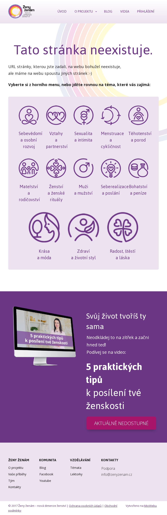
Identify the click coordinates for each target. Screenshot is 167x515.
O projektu (15, 468)
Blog (42, 468)
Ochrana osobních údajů (85, 506)
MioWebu (150, 506)
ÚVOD (62, 11)
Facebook (46, 474)
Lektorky (76, 474)
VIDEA (124, 11)
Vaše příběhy (17, 474)
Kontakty (14, 487)
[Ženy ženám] (21, 11)
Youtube (45, 481)
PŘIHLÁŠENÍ (145, 11)
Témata (75, 468)
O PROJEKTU (84, 11)
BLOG (108, 11)
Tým (11, 481)
